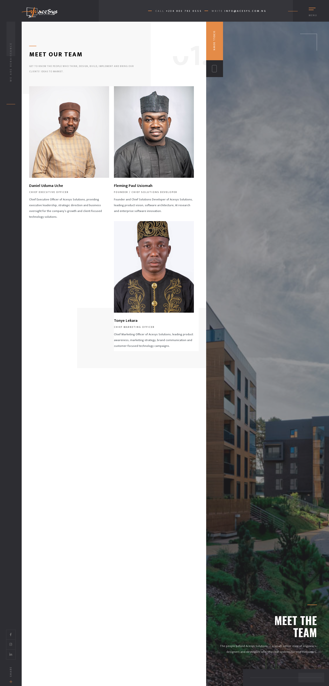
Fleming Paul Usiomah (133, 186)
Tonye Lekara (126, 320)
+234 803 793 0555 (184, 11)
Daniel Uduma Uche (46, 186)
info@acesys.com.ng (245, 11)
